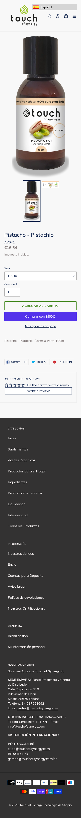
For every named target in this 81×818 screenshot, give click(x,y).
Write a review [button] (38, 391)
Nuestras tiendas (21, 553)
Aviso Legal (16, 586)
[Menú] (74, 15)
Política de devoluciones (26, 597)
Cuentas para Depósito (25, 575)
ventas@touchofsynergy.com (37, 708)
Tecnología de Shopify (57, 805)
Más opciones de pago (40, 326)
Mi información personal (26, 647)
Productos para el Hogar (27, 471)
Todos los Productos (23, 526)
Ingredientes (17, 482)
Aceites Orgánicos (21, 460)
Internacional (18, 515)
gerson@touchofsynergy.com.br (32, 759)
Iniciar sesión (18, 636)
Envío (12, 564)
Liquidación (16, 504)
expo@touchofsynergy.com (29, 749)
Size (7, 268)
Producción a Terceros (25, 493)
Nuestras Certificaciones (26, 608)
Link (31, 744)
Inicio (12, 438)
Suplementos (18, 449)
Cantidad (10, 284)
